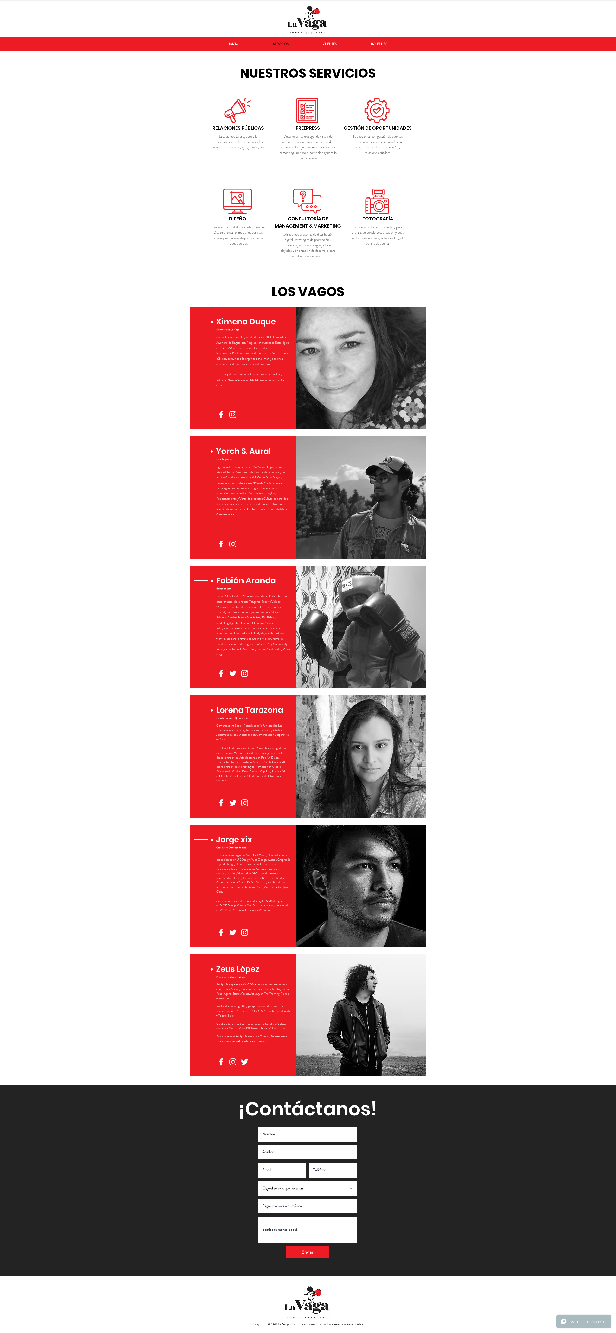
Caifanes (246, 989)
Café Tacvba (272, 989)
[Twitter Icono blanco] (232, 673)
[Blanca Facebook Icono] (221, 414)
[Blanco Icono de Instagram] (232, 414)
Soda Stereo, (233, 989)
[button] (253, 322)
